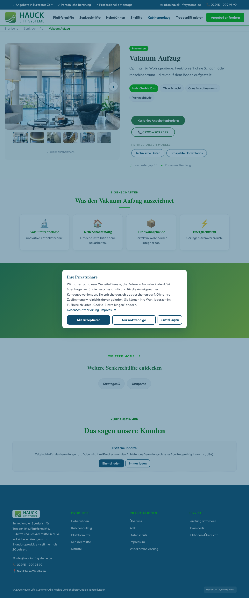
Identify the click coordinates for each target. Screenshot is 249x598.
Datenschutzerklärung (83, 310)
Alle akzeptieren (89, 320)
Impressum (108, 310)
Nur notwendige (134, 320)
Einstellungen (170, 320)
